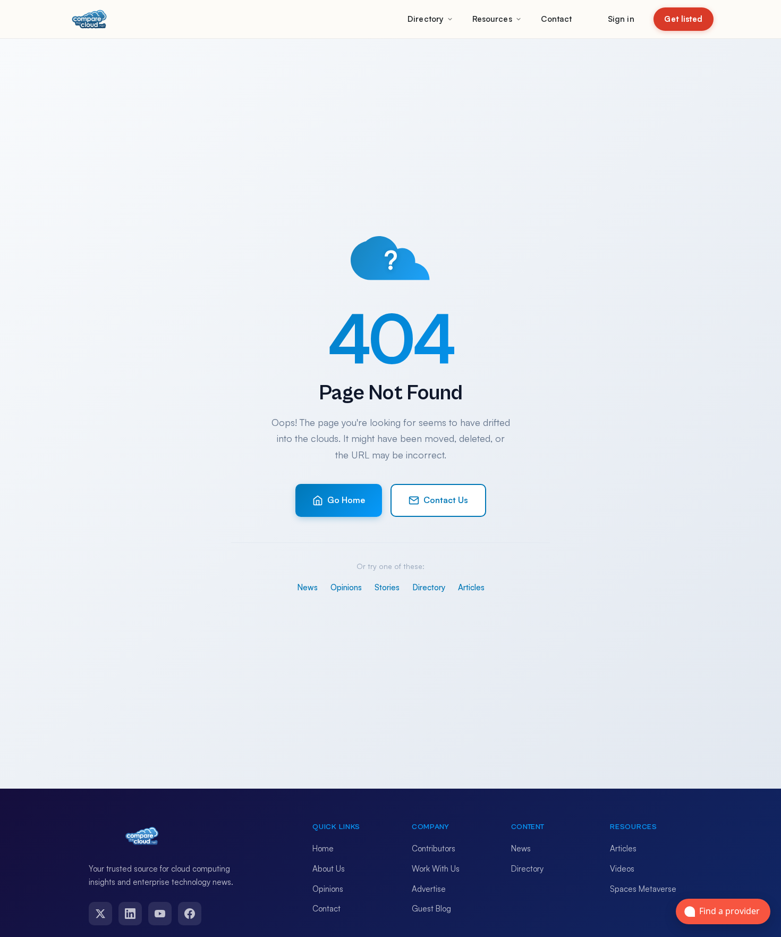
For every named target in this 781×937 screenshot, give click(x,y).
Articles (471, 587)
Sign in (621, 19)
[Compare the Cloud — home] (89, 19)
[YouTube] (160, 913)
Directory (426, 19)
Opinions (346, 587)
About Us (328, 869)
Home (323, 848)
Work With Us (436, 869)
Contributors (433, 848)
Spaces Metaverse (643, 889)
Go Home (346, 500)
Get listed (683, 19)
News (307, 587)
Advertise (429, 889)
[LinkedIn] (130, 913)
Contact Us (445, 500)
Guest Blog (431, 908)
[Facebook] (189, 913)
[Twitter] (100, 913)
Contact (556, 19)
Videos (622, 869)
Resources (492, 19)
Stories (387, 587)
